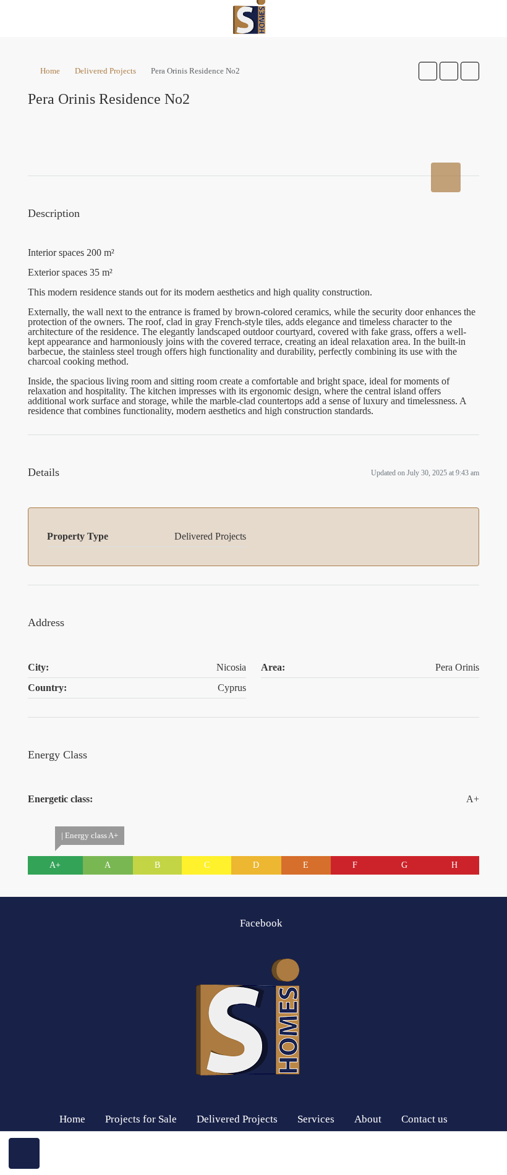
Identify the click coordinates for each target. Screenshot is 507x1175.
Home (50, 70)
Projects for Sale (141, 1119)
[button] (428, 71)
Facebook (260, 923)
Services (315, 1119)
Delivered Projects (105, 70)
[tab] (446, 177)
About (367, 1119)
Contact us (424, 1119)
